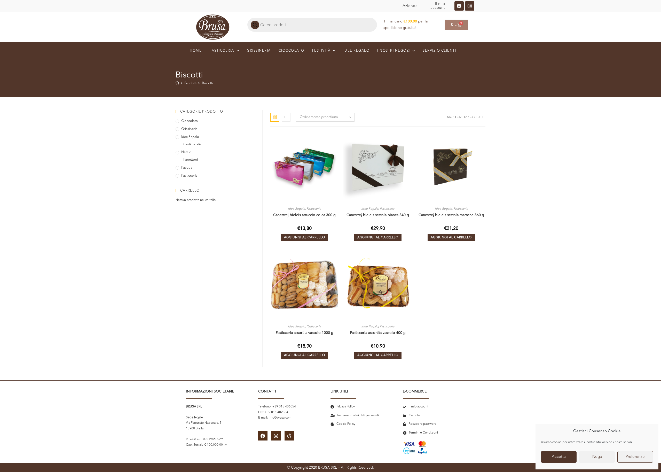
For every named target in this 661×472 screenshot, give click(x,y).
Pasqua (186, 167)
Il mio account (437, 6)
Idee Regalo (296, 208)
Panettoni (190, 159)
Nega (597, 457)
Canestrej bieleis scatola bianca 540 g (378, 215)
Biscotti (207, 83)
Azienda (410, 6)
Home (196, 50)
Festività (321, 50)
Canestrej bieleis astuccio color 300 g (304, 215)
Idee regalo (356, 50)
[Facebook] (459, 6)
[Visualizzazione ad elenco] (286, 117)
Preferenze (635, 457)
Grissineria (259, 50)
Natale (186, 152)
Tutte (480, 117)
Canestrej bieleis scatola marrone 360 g (451, 215)
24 (471, 117)
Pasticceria (221, 50)
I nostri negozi (393, 50)
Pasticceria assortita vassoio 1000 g (304, 333)
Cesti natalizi (192, 144)
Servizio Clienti (439, 50)
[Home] (177, 83)
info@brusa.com (280, 417)
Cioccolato (291, 50)
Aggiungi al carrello (304, 237)
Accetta (559, 457)
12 (465, 117)
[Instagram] (469, 6)
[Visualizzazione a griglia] (274, 117)
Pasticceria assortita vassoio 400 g (378, 333)
